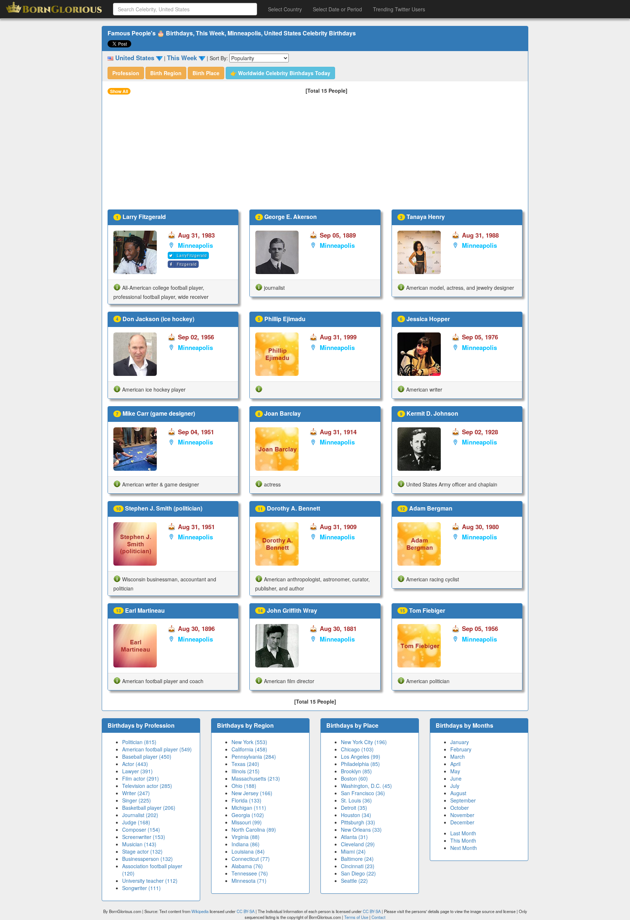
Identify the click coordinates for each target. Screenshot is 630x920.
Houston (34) (356, 815)
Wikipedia (200, 911)
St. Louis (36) (356, 800)
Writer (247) (136, 793)
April (455, 763)
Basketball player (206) (148, 807)
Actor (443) (135, 763)
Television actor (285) (147, 785)
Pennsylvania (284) (254, 756)
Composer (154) (141, 829)
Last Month (463, 833)
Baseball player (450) (146, 756)
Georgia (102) (248, 815)
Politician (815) (139, 742)
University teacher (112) (150, 880)
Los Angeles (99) (360, 756)
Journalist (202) (140, 815)
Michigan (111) (249, 807)
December (462, 822)
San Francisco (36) (363, 793)
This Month (463, 840)
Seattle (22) (354, 880)
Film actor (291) (140, 778)
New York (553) (249, 742)
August (458, 793)
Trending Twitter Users (399, 9)
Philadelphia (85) (360, 763)
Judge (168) (136, 822)
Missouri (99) (247, 822)
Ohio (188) (244, 785)
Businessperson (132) (147, 858)
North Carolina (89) (254, 829)
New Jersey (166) (252, 793)
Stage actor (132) (142, 851)
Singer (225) (136, 800)
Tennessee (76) (250, 873)
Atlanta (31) (354, 836)
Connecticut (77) (251, 858)
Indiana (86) (246, 844)
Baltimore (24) (357, 858)
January (459, 742)
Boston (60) (354, 778)
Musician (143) (139, 844)
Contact (378, 917)
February (460, 749)
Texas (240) (245, 763)
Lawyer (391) (137, 771)
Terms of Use (356, 917)
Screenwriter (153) (143, 836)
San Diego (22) (358, 873)
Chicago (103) (357, 749)
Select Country (285, 9)
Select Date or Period (337, 9)
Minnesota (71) (249, 880)
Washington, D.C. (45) (366, 785)
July (454, 785)
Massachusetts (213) (256, 778)
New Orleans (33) (361, 829)
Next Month (463, 847)
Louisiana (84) (248, 851)
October (459, 807)
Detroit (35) (354, 807)
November (462, 815)
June (456, 778)
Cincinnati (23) (357, 866)
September (463, 800)
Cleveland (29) (358, 844)
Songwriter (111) (141, 888)
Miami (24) (353, 851)
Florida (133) (246, 800)
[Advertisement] (315, 155)
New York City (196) (364, 742)
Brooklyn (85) (356, 771)
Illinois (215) (246, 771)
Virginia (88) (246, 836)
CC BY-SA (245, 911)
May (455, 771)
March (457, 756)
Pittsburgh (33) (358, 822)
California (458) (249, 749)
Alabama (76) (247, 866)
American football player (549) (157, 749)
